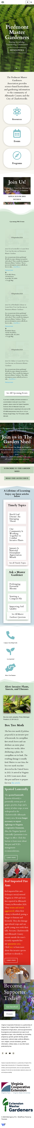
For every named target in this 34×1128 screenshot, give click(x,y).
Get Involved (12, 1007)
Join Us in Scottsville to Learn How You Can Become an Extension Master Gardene (17, 251)
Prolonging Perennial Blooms (15, 586)
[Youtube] (9, 1053)
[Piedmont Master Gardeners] (2, 2)
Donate (9, 1014)
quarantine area (14, 944)
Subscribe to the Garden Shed (17, 469)
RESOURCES (17, 50)
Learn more (11, 857)
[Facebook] (2, 1053)
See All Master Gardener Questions (18, 616)
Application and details (17, 198)
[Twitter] (6, 1053)
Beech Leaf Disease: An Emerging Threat (15, 518)
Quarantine (18, 834)
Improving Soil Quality (17, 607)
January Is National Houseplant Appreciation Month (16, 553)
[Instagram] (13, 1053)
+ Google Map (9, 280)
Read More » (17, 267)
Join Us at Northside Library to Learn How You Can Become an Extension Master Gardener (16, 307)
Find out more (9, 270)
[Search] (31, 2)
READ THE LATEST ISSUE (17, 478)
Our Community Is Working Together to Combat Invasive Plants (16, 534)
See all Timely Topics (17, 563)
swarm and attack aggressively (14, 909)
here (11, 947)
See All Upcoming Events (17, 393)
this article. (15, 783)
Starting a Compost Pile (16, 597)
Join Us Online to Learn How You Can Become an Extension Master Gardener (16, 363)
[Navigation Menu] (28, 2)
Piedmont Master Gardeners (17, 32)
